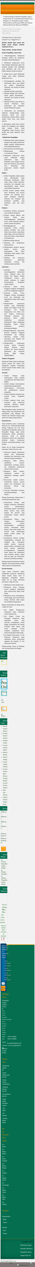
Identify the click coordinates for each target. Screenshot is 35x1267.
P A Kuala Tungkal (4, 1159)
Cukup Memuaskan (4, 974)
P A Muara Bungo (4, 1166)
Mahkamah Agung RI (5, 1068)
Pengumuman (6, 1216)
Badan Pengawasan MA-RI (6, 1075)
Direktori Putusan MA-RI (5, 1089)
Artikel (5, 1222)
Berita (4, 1219)
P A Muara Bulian (4, 1151)
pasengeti (4, 874)
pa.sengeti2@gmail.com (14, 1043)
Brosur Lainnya (3, 848)
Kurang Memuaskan (4, 969)
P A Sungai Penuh (4, 1178)
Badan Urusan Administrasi (6, 1082)
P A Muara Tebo (4, 1197)
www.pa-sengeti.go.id (14, 1045)
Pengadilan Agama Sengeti (4, 866)
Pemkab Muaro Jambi (4, 1120)
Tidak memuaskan (4, 962)
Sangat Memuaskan (4, 978)
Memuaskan (4, 965)
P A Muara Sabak (4, 1190)
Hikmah (4, 1227)
